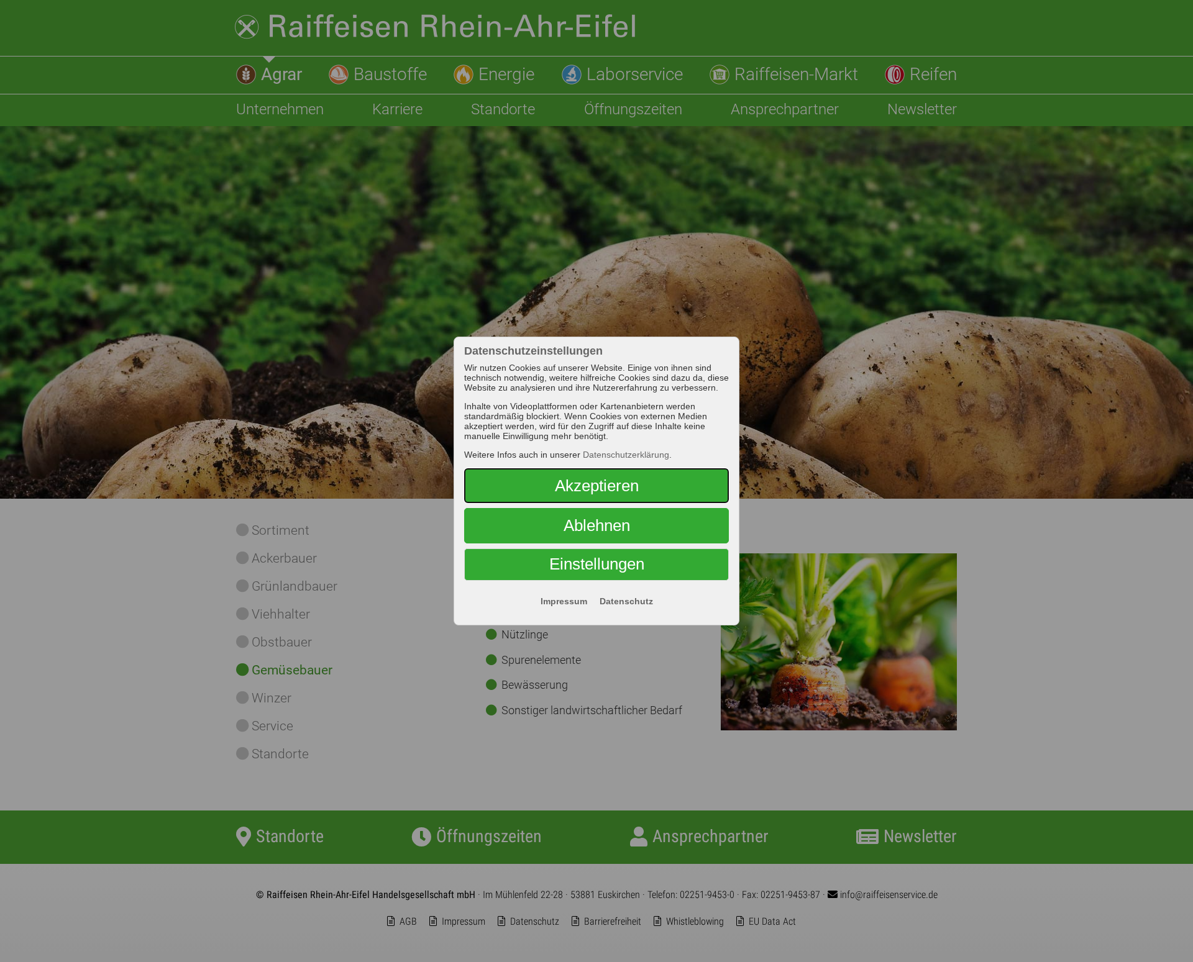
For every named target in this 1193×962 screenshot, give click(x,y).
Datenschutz (626, 601)
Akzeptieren (597, 485)
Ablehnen (597, 525)
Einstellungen (596, 564)
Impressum (564, 601)
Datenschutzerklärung (626, 455)
